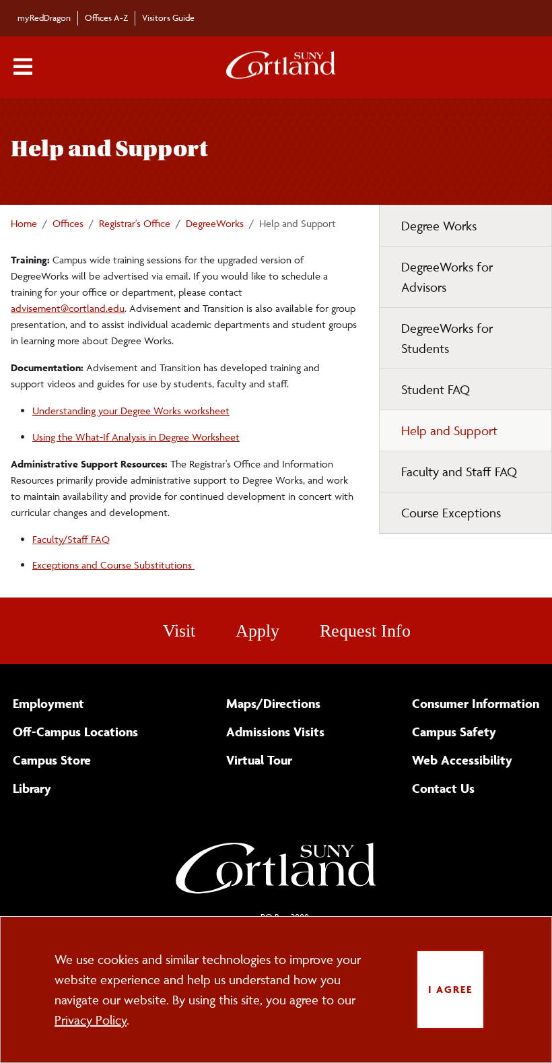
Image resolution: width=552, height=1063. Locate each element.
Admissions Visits (275, 731)
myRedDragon (44, 17)
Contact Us (443, 788)
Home (24, 223)
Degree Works (439, 226)
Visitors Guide (168, 17)
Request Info (365, 631)
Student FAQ (435, 389)
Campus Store (52, 760)
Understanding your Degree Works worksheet (131, 410)
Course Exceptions (451, 513)
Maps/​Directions (273, 703)
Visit (179, 631)
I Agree (450, 989)
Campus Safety (454, 731)
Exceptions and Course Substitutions (113, 564)
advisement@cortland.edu (68, 308)
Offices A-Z (106, 17)
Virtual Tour (259, 760)
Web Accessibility (462, 760)
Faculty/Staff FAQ (71, 539)
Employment (48, 703)
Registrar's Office (134, 223)
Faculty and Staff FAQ (459, 471)
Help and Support (449, 430)
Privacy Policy (91, 1020)
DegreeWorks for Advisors (447, 277)
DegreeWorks (215, 223)
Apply (257, 631)
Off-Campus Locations (75, 731)
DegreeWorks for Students (447, 338)
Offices (68, 223)
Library (32, 788)
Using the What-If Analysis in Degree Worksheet (136, 436)
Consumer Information (475, 703)
